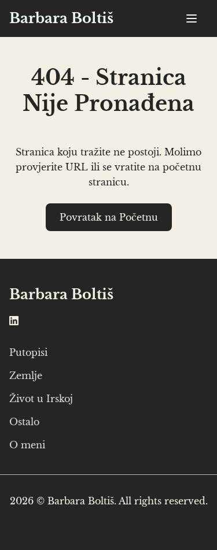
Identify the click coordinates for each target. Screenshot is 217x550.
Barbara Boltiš (61, 18)
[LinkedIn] (14, 319)
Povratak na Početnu (109, 217)
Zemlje (25, 375)
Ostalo (24, 422)
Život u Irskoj (41, 398)
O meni (27, 445)
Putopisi (28, 352)
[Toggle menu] (191, 18)
